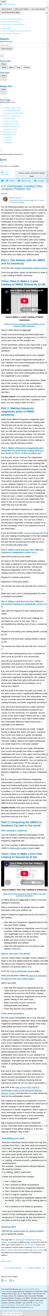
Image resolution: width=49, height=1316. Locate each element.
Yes (5, 1281)
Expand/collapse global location (46, 180)
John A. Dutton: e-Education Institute (15, 1250)
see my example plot (33, 533)
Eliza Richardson (15, 198)
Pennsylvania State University (20, 200)
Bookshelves (26, 181)
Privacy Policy (38, 1303)
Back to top (5, 1261)
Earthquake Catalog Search (21, 848)
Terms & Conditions (8, 1305)
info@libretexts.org (26, 1307)
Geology (40, 181)
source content (37, 1250)
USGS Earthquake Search (22, 971)
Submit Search (6, 49)
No (13, 1281)
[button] (8, 140)
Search (5, 1313)
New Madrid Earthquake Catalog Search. (28, 268)
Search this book (6, 41)
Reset (3, 64)
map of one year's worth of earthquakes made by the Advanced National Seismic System (21, 1090)
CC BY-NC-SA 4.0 (29, 1245)
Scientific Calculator (12, 124)
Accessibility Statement (24, 1305)
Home (11, 181)
